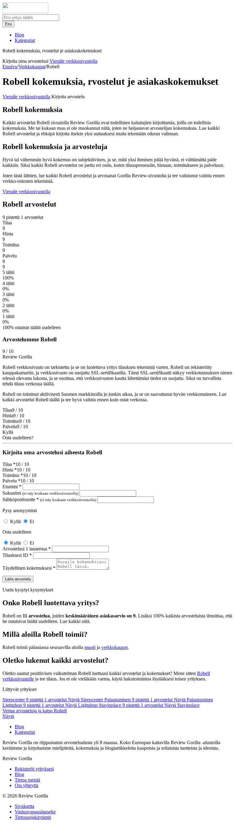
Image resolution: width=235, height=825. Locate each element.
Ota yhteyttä (26, 785)
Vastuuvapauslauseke (35, 811)
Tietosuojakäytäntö (33, 817)
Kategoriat (25, 40)
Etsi (8, 24)
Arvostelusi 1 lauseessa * (26, 548)
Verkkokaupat (31, 66)
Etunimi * (11, 486)
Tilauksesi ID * (17, 555)
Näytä (8, 716)
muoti (89, 647)
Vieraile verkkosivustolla (73, 61)
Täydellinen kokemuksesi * (28, 568)
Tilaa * (9, 464)
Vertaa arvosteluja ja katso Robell (34, 710)
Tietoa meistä (27, 779)
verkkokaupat (114, 647)
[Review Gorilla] (25, 11)
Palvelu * (11, 480)
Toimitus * (12, 475)
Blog (19, 34)
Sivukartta (24, 806)
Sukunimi (40, 493)
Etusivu (9, 66)
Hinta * (9, 469)
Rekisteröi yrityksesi (34, 768)
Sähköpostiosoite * (49, 499)
